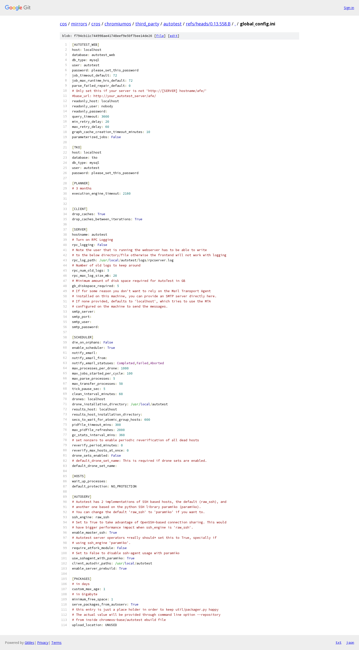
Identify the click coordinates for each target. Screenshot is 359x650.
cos (63, 24)
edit (174, 36)
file (160, 36)
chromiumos (118, 24)
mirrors (79, 24)
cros (95, 24)
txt (338, 642)
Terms (56, 642)
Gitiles (29, 642)
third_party (147, 24)
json (350, 642)
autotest (172, 24)
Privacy (42, 642)
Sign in (349, 7)
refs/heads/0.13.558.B (208, 24)
